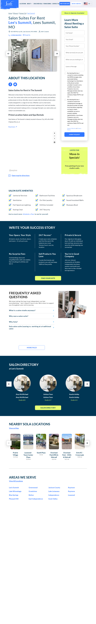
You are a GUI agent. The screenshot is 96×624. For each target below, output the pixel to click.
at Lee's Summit (16, 368)
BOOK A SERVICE (76, 3)
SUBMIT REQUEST (74, 134)
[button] (31, 310)
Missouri (15, 13)
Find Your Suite (48, 278)
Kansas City (22, 13)
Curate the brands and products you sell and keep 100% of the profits (48, 262)
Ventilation (17, 200)
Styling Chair (18, 210)
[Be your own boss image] (72, 304)
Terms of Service (71, 128)
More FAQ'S (32, 348)
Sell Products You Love (47, 255)
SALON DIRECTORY (24, 365)
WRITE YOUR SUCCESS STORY (32, 227)
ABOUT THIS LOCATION (26, 78)
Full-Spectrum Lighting (22, 205)
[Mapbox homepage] (13, 170)
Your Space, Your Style (20, 235)
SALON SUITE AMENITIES (21, 190)
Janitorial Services (20, 196)
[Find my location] (54, 142)
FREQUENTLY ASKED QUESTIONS (25, 295)
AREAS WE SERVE (22, 477)
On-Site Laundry (46, 200)
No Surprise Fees (17, 254)
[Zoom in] (54, 133)
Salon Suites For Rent (32, 22)
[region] (32, 151)
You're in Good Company (72, 255)
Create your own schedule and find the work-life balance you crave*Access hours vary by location (48, 243)
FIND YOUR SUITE (64, 3)
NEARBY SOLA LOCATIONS (29, 424)
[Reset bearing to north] (54, 138)
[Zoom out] (54, 136)
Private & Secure (73, 235)
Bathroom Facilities (47, 196)
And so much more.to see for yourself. (28, 214)
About (29, 3)
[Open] (82, 52)
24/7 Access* (45, 235)
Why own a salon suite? (18, 316)
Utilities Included (46, 205)
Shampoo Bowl (72, 205)
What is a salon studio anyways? (22, 310)
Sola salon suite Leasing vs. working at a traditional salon (30, 327)
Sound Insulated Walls (75, 200)
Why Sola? (13, 322)
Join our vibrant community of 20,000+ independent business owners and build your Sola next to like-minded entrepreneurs (73, 265)
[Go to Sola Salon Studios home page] (9, 3)
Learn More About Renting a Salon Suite (74, 23)
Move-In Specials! (74, 155)
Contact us (55, 3)
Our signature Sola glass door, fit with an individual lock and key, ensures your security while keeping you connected (74, 243)
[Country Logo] (86, 3)
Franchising (47, 3)
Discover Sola (38, 3)
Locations (23, 3)
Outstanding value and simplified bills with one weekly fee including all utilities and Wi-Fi (19, 261)
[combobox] (74, 52)
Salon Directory (48, 408)
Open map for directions (21, 175)
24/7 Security (45, 210)
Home (10, 13)
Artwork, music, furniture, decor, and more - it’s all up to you (20, 240)
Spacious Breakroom (74, 196)
